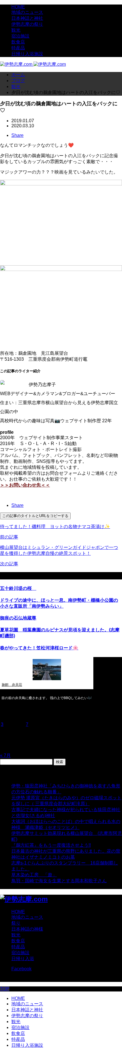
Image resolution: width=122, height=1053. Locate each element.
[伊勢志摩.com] (33, 64)
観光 (15, 30)
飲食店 (18, 42)
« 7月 (5, 755)
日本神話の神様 (27, 929)
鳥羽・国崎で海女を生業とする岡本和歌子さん (59, 880)
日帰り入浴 (22, 958)
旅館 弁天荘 (12, 685)
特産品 (18, 47)
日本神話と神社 (27, 18)
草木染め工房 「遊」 (34, 874)
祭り (15, 923)
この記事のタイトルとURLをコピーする (35, 516)
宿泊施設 (20, 36)
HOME (18, 7)
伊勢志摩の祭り (27, 24)
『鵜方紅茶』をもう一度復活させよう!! (51, 845)
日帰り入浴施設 (27, 53)
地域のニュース (27, 12)
